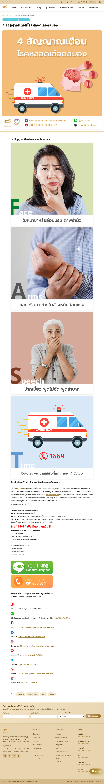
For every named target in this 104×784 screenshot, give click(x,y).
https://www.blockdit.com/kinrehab (31, 637)
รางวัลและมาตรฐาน (61, 741)
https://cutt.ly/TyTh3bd (34, 655)
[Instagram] (84, 2)
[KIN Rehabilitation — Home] (5, 7)
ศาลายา (80, 769)
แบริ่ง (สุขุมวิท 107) (84, 741)
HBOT (35, 752)
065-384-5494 (86, 750)
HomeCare (36, 741)
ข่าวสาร (10, 15)
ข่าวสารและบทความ (61, 752)
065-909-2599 (86, 744)
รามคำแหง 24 (82, 762)
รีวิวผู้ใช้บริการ (59, 745)
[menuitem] (15, 8)
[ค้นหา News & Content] (100, 2)
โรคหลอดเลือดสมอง (52, 495)
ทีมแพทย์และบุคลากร (61, 737)
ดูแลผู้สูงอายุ (37, 737)
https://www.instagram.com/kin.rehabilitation (37, 646)
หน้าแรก (4, 15)
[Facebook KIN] (9, 756)
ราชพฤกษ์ (81, 748)
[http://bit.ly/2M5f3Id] (52, 567)
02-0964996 (8, 746)
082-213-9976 (86, 758)
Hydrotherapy (37, 748)
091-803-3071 (86, 737)
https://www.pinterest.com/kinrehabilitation (36, 673)
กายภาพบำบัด (37, 745)
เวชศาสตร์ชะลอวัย (38, 755)
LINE (79, 737)
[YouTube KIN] (18, 756)
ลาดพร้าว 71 (82, 734)
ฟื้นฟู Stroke (36, 734)
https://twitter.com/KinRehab (29, 664)
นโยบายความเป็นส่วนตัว (87, 781)
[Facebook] (81, 2)
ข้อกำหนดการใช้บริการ (73, 781)
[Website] (79, 2)
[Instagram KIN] (14, 756)
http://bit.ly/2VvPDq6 (29, 682)
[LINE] (86, 2)
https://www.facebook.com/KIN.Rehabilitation (37, 627)
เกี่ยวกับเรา (58, 734)
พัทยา (79, 755)
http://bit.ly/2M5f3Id (62, 618)
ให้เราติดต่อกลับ (93, 716)
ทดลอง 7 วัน (37, 759)
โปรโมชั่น (58, 748)
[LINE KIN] (5, 756)
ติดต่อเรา (58, 762)
